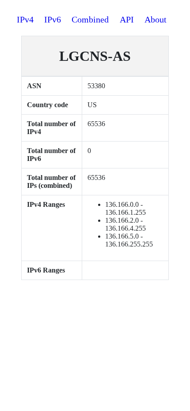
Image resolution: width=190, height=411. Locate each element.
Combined (90, 19)
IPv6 (52, 19)
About (155, 19)
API (127, 19)
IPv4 (25, 19)
